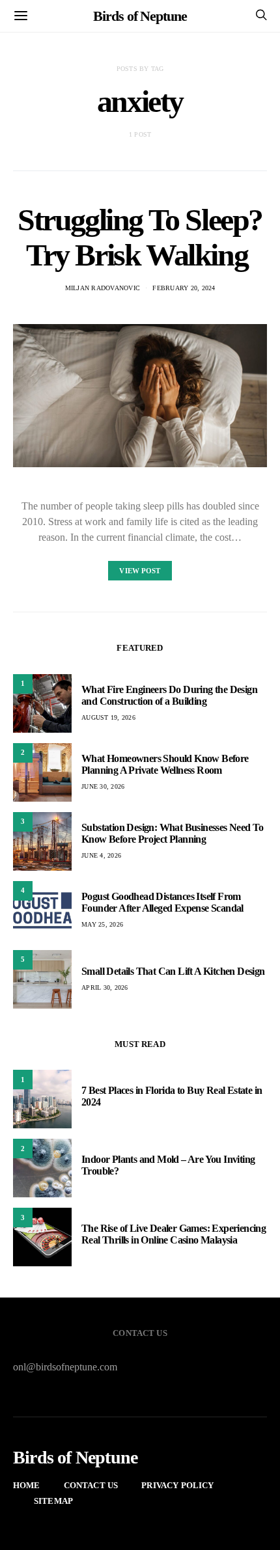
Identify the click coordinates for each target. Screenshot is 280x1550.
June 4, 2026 (101, 855)
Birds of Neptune (139, 16)
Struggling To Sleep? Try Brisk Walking (140, 237)
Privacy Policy (177, 1485)
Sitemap (53, 1501)
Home (26, 1485)
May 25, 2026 (102, 924)
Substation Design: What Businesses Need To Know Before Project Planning (172, 833)
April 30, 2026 (104, 987)
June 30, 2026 (102, 786)
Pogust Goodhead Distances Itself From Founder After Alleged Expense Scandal (162, 902)
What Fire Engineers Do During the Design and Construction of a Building (169, 695)
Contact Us (91, 1485)
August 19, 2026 (108, 717)
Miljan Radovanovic (103, 288)
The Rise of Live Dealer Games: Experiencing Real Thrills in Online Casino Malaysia (173, 1234)
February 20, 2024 (183, 288)
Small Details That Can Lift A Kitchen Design (173, 971)
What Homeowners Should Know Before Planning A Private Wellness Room (165, 764)
